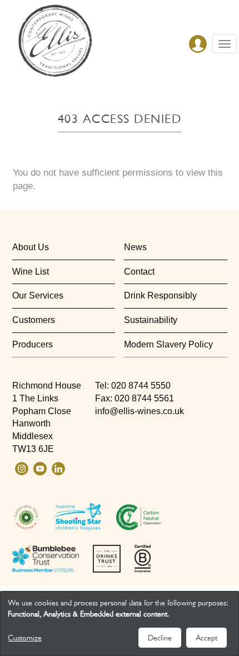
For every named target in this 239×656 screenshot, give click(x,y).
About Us (30, 247)
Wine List (30, 271)
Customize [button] (25, 637)
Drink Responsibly (160, 295)
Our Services (37, 295)
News (135, 247)
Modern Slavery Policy (168, 344)
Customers (33, 320)
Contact (139, 271)
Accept (206, 637)
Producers (32, 344)
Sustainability (150, 320)
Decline (160, 637)
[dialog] (119, 624)
